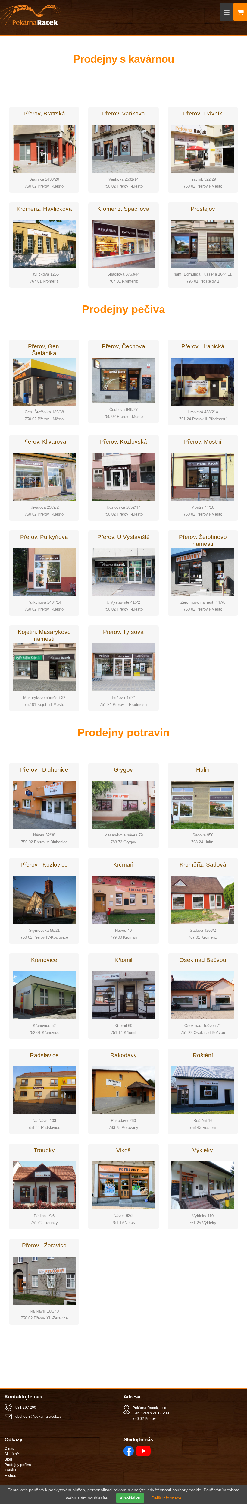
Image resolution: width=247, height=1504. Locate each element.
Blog (8, 1459)
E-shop (10, 1476)
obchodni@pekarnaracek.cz (38, 1416)
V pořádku (130, 1498)
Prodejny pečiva (18, 1465)
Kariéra (11, 1470)
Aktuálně (12, 1454)
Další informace (166, 1498)
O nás (9, 1448)
